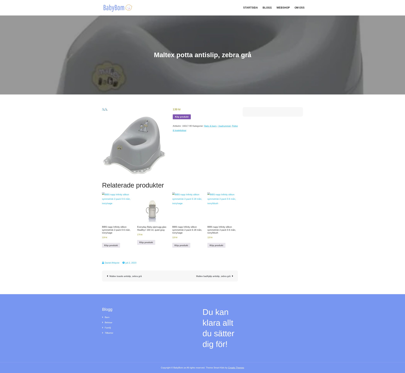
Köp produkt (182, 116)
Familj (108, 327)
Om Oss (300, 7)
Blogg (267, 7)
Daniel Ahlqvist (112, 262)
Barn (107, 317)
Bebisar (108, 322)
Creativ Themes (236, 367)
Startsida (250, 7)
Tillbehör (109, 333)
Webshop (283, 7)
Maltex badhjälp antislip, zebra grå (213, 276)
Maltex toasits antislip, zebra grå (125, 276)
